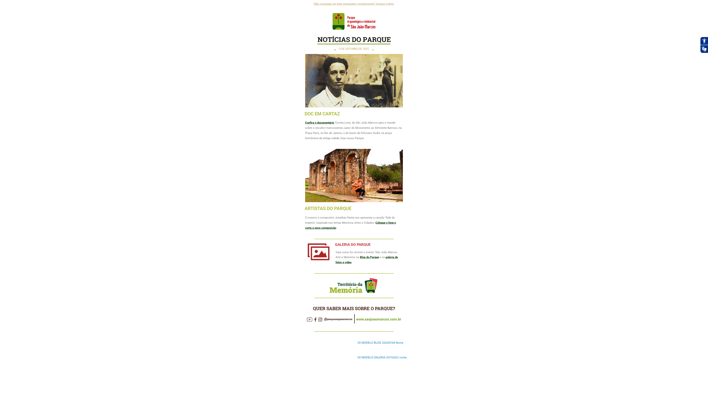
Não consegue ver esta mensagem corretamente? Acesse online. (354, 4)
